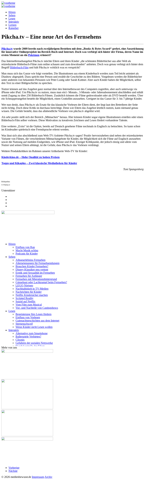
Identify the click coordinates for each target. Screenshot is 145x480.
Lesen (11, 18)
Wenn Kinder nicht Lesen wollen (34, 326)
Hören (12, 12)
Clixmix (20, 339)
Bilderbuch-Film (19, 67)
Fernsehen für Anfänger (29, 275)
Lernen (12, 24)
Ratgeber (13, 28)
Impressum (38, 476)
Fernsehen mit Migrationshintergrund (36, 279)
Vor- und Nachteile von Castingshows (37, 307)
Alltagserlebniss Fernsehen (30, 259)
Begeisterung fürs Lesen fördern (33, 314)
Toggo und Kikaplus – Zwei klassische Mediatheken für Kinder (39, 163)
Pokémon (33, 55)
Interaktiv (13, 21)
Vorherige (13, 467)
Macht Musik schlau (27, 250)
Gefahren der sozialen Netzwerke (34, 342)
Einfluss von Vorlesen (28, 317)
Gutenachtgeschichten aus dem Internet (37, 320)
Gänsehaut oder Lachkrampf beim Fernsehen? (41, 282)
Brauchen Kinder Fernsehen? (32, 266)
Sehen (11, 15)
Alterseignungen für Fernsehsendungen (37, 263)
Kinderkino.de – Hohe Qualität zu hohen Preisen (30, 157)
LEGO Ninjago (24, 285)
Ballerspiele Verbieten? (28, 336)
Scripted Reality (24, 298)
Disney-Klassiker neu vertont (32, 269)
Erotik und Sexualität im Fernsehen (35, 272)
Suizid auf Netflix (25, 301)
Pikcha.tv (7, 48)
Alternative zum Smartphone (32, 333)
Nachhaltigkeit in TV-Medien (32, 288)
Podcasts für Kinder (27, 253)
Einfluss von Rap (25, 247)
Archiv (48, 476)
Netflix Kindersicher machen (32, 295)
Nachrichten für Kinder (29, 291)
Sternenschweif (24, 323)
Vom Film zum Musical (29, 304)
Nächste (13, 470)
